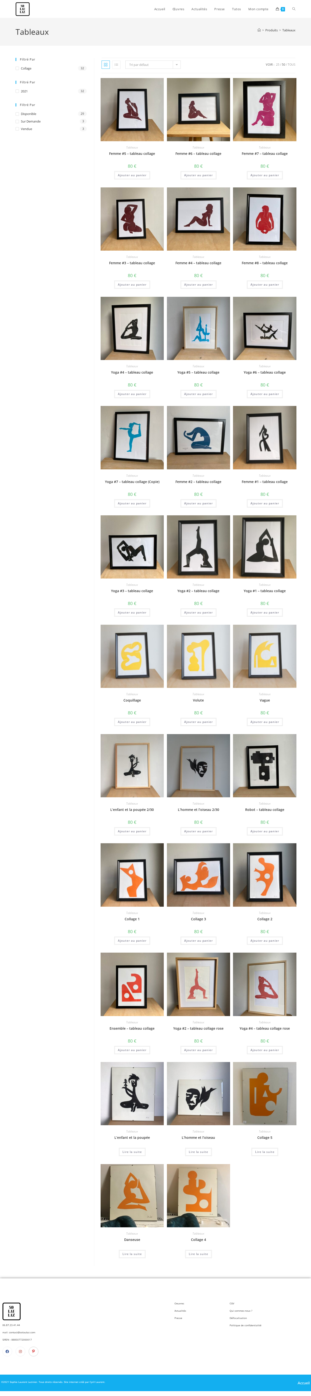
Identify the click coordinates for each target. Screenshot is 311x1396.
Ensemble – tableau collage (132, 1028)
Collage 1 (132, 919)
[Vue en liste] (116, 65)
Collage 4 (198, 1239)
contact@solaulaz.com (21, 1332)
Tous (291, 64)
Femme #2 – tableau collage (198, 481)
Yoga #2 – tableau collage (198, 590)
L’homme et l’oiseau (198, 1137)
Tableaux (288, 30)
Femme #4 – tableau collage (198, 263)
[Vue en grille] (106, 65)
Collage (26, 68)
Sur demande (31, 121)
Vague (265, 700)
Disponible (28, 114)
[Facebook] (7, 1351)
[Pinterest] (33, 1351)
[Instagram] (20, 1351)
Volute (198, 700)
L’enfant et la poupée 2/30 (132, 809)
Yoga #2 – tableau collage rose (198, 1028)
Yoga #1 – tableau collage (265, 590)
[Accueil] (259, 30)
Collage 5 (264, 1137)
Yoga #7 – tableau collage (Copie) (132, 481)
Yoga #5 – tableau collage (198, 372)
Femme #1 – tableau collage (265, 481)
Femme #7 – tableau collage (265, 153)
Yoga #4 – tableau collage (132, 372)
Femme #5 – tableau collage (132, 153)
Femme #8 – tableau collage (265, 263)
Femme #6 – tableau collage (198, 153)
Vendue (26, 129)
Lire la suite (132, 1152)
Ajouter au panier (132, 175)
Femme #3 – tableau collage (132, 263)
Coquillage (132, 700)
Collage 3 (198, 919)
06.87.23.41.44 (11, 1325)
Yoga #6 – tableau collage (265, 372)
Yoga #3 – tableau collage (132, 590)
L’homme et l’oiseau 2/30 (198, 809)
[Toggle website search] (294, 9)
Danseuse (132, 1239)
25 (277, 64)
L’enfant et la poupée (132, 1137)
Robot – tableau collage (264, 809)
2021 (24, 91)
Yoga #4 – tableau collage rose (265, 1028)
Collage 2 (264, 919)
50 (283, 64)
